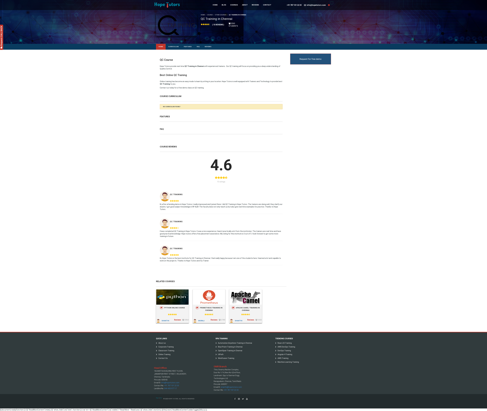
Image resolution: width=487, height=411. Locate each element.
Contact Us (163, 358)
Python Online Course (174, 308)
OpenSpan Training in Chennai (230, 351)
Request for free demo (310, 59)
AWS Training (283, 358)
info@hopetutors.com (316, 5)
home (161, 46)
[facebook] (235, 398)
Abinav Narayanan (177, 243)
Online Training (164, 354)
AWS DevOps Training (286, 347)
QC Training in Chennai (216, 19)
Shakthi (165, 321)
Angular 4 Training (285, 354)
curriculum (173, 46)
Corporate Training (166, 347)
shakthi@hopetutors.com (231, 387)
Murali (201, 321)
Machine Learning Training (288, 362)
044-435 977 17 (170, 388)
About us (162, 343)
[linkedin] (239, 398)
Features (188, 46)
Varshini (174, 190)
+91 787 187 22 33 (231, 390)
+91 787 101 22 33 (294, 5)
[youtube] (247, 398)
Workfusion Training (226, 358)
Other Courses (221, 15)
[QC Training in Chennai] (176, 25)
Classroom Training (166, 351)
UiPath (220, 354)
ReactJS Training (285, 343)
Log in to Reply (208, 190)
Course (210, 15)
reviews (208, 46)
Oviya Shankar (176, 217)
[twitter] (243, 398)
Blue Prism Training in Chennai (230, 347)
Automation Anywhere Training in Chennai (235, 343)
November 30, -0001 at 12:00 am (190, 190)
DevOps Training (284, 351)
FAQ (198, 46)
